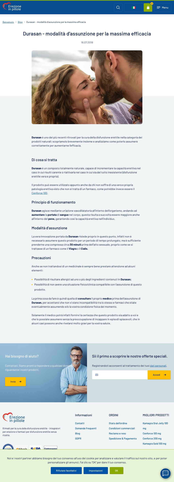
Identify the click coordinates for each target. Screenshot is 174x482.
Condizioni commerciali (122, 428)
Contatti (79, 423)
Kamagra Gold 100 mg (154, 443)
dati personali (158, 365)
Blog (20, 22)
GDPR (78, 438)
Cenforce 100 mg (152, 433)
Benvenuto (8, 22)
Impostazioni (96, 470)
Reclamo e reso (117, 433)
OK (116, 470)
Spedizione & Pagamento (123, 438)
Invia (12, 381)
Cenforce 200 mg (152, 438)
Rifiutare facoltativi (66, 470)
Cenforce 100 (39, 193)
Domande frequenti (86, 428)
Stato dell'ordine (118, 423)
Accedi (156, 374)
